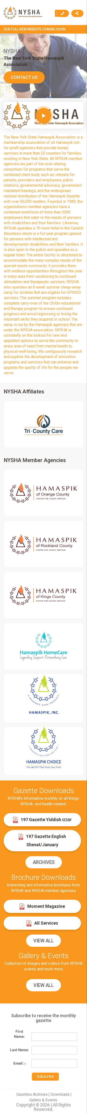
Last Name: (19, 1050)
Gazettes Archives (32, 1094)
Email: (19, 1063)
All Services (45, 923)
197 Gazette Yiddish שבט (46, 819)
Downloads (60, 1094)
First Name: (19, 1034)
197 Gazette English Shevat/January (45, 840)
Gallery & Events (43, 1100)
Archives (44, 862)
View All (43, 941)
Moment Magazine (45, 906)
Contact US (24, 77)
